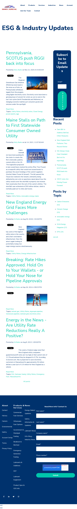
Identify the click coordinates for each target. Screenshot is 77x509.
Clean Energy (37, 111)
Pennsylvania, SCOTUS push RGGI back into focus (25, 58)
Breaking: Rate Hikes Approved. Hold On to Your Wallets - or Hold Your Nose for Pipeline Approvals (26, 270)
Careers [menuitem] (4, 421)
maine (37, 196)
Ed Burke (17, 219)
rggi (17, 114)
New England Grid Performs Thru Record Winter (63, 143)
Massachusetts (15, 377)
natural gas (15, 311)
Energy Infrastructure (28, 253)
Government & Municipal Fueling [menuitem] (18, 433)
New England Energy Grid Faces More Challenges (26, 207)
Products (31, 5)
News (61, 5)
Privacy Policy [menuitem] (7, 448)
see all (55, 237)
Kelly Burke (18, 70)
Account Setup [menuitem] (7, 438)
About (22, 5)
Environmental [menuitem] (7, 427)
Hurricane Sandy (20, 374)
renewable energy (27, 196)
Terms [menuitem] (4, 443)
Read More (10, 109)
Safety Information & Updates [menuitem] (29, 422)
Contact (37, 11)
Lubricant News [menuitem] (30, 431)
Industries (52, 5)
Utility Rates (16, 111)
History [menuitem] (4, 416)
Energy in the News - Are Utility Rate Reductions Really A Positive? (26, 328)
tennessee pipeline (12, 314)
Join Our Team (25, 11)
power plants (10, 114)
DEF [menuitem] (15, 471)
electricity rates (26, 111)
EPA (60, 232)
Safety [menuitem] (4, 432)
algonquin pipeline (36, 311)
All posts (26, 381)
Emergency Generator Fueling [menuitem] (17, 453)
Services (41, 5)
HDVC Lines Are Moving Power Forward (62, 182)
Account (70, 5)
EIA (12, 374)
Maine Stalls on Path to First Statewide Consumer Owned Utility (25, 128)
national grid (24, 314)
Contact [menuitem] (5, 410)
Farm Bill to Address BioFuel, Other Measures (63, 132)
